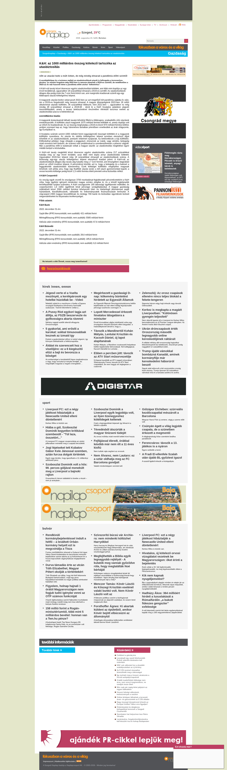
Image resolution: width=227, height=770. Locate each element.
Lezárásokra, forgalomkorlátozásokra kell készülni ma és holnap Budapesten (133, 720)
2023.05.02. (45, 72)
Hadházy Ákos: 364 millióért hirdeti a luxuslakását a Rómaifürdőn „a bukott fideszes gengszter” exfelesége (161, 599)
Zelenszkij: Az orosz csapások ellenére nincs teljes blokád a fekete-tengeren (162, 296)
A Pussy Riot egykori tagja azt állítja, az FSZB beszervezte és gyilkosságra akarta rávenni (66, 315)
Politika (66, 47)
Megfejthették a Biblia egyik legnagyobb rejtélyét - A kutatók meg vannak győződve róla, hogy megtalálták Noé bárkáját (114, 562)
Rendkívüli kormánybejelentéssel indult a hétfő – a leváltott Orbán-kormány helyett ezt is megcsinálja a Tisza (66, 541)
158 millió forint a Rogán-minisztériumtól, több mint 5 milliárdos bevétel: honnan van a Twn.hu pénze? (66, 613)
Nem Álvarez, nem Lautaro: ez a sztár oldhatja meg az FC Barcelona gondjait (114, 459)
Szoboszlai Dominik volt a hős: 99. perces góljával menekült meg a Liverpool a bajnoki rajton (66, 469)
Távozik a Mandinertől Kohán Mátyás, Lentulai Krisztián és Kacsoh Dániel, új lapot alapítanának (113, 336)
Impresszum (48, 761)
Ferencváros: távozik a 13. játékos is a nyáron (159, 444)
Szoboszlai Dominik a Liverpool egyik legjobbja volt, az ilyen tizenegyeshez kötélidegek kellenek (114, 414)
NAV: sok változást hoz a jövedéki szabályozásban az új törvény (131, 666)
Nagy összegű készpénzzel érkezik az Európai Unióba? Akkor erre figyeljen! (132, 703)
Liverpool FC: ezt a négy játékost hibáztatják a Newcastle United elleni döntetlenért (62, 414)
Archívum (163, 25)
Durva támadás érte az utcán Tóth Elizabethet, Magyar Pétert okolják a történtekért (65, 568)
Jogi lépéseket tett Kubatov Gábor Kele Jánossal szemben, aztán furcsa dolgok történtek (66, 451)
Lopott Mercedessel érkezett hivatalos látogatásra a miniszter (113, 315)
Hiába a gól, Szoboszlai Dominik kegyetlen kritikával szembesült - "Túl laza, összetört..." (65, 432)
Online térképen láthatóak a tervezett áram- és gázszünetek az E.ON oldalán (133, 698)
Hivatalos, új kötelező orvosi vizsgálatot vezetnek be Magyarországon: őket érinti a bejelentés (162, 558)
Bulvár (95, 47)
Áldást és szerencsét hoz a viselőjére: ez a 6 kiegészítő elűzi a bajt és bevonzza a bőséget (64, 350)
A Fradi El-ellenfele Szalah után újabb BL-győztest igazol (162, 456)
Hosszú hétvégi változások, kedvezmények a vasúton (128, 693)
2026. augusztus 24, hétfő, (91, 38)
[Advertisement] (94, 676)
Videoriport (120, 47)
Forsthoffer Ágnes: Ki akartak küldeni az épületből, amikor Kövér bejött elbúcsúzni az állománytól (114, 611)
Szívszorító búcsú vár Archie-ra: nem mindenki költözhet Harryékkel (114, 538)
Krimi (103, 47)
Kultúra (86, 47)
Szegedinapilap (48, 53)
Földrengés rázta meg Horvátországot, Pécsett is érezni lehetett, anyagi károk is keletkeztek (173, 161)
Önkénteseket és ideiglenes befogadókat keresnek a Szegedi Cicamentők (130, 709)
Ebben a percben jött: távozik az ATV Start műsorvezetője (113, 354)
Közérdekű (132, 25)
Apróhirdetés (94, 25)
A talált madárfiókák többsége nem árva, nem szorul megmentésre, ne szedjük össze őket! (131, 682)
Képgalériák (120, 25)
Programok (107, 25)
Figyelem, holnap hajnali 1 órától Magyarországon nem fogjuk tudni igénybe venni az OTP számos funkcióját (65, 591)
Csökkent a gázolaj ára (126, 655)
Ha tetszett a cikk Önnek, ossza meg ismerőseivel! (64, 261)
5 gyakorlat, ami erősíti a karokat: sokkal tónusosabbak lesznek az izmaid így (66, 332)
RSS (183, 25)
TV (155, 25)
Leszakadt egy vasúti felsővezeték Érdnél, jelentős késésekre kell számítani (131, 660)
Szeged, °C (90, 32)
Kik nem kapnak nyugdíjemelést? (153, 577)
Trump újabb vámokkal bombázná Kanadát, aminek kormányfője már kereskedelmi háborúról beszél (160, 357)
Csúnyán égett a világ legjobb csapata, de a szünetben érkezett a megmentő (162, 429)
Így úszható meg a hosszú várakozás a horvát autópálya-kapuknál (133, 676)
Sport (110, 47)
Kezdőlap (46, 47)
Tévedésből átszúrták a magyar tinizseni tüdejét (110, 431)
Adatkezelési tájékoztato (65, 761)
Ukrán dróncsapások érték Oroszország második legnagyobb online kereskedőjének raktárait (160, 334)
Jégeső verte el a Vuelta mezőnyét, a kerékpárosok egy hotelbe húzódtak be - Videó (66, 296)
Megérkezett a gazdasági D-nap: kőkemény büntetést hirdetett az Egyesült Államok (113, 296)
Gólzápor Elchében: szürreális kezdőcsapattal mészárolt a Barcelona (162, 413)
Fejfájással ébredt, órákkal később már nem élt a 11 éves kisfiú (114, 444)
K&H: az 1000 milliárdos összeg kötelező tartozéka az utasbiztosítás (96, 53)
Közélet (56, 47)
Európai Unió (145, 25)
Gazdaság (76, 47)
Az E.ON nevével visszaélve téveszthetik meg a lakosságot (129, 671)
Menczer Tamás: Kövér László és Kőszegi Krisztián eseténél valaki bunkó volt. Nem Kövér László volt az (114, 589)
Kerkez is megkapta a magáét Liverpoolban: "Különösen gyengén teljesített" (162, 313)
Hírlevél (173, 25)
